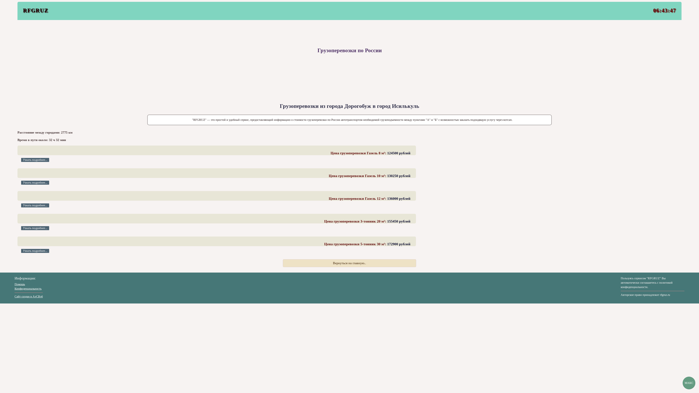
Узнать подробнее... (35, 159)
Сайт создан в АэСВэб (29, 296)
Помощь (20, 284)
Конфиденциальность (28, 288)
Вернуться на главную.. (349, 263)
